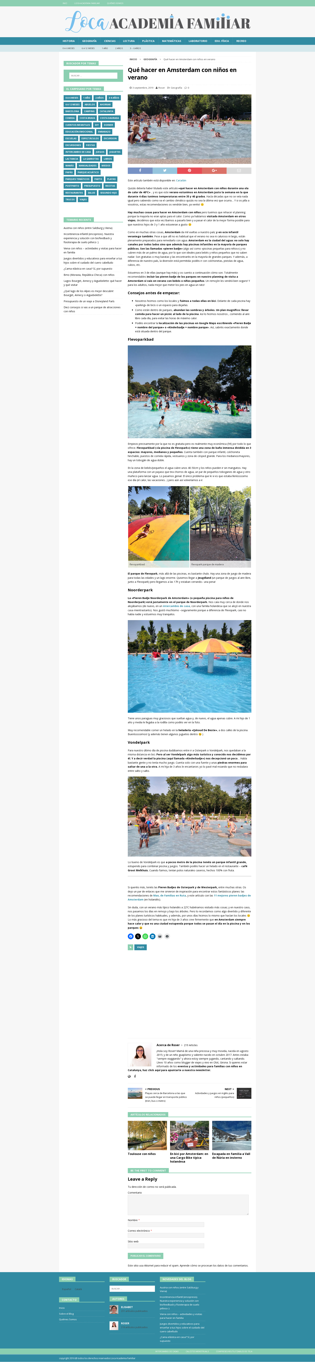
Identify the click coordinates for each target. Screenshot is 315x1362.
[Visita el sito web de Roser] (129, 1076)
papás (69, 172)
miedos (106, 165)
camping (89, 111)
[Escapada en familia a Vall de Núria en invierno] (231, 1135)
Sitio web (133, 1241)
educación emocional (79, 131)
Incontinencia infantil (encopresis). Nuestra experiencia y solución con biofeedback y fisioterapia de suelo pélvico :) (89, 238)
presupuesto (92, 185)
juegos (100, 151)
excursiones (73, 145)
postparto (72, 185)
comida (70, 118)
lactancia (71, 158)
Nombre (133, 1220)
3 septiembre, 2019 (143, 87)
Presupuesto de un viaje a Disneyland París (89, 301)
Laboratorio (198, 41)
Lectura (129, 41)
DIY (97, 125)
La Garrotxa (91, 158)
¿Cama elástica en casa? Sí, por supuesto (88, 268)
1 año (105, 48)
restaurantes (74, 192)
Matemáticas (171, 41)
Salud (91, 192)
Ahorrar (105, 104)
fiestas (90, 145)
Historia (69, 41)
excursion (110, 138)
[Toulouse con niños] (147, 1135)
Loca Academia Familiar (87, 3)
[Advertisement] (189, 992)
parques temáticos (77, 179)
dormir (108, 125)
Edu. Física (222, 41)
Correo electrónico (139, 1230)
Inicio (62, 1308)
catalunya (106, 111)
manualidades (87, 165)
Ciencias (110, 41)
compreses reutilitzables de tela (234, 1351)
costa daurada (109, 118)
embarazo (104, 131)
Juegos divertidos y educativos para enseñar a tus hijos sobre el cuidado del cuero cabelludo (182, 1327)
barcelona (72, 111)
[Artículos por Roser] (114, 1328)
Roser (161, 87)
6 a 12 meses (88, 48)
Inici (65, 3)
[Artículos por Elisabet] (114, 1312)
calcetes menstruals (197, 1351)
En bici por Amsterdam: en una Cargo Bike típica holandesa (189, 1157)
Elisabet (127, 1307)
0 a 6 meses (68, 48)
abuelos (90, 104)
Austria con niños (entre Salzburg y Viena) (88, 228)
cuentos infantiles (77, 125)
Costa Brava (87, 118)
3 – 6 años (135, 48)
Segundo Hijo (108, 192)
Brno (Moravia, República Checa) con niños (89, 275)
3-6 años (114, 97)
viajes (140, 947)
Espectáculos (90, 138)
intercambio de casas (166, 1351)
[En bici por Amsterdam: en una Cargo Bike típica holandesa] (189, 1135)
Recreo (241, 41)
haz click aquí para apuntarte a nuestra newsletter (176, 1070)
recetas (110, 185)
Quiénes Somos (115, 3)
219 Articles (191, 1045)
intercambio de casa (78, 151)
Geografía (89, 41)
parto (98, 179)
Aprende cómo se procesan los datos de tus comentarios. (214, 1265)
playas (111, 179)
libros (108, 158)
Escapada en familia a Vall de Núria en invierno (231, 1156)
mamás (69, 165)
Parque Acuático (88, 172)
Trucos (70, 199)
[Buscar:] (93, 76)
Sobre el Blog (66, 1313)
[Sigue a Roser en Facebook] (133, 1076)
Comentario (135, 1192)
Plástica (148, 41)
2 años (119, 48)
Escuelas (70, 138)
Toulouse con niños (142, 1154)
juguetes (114, 151)
